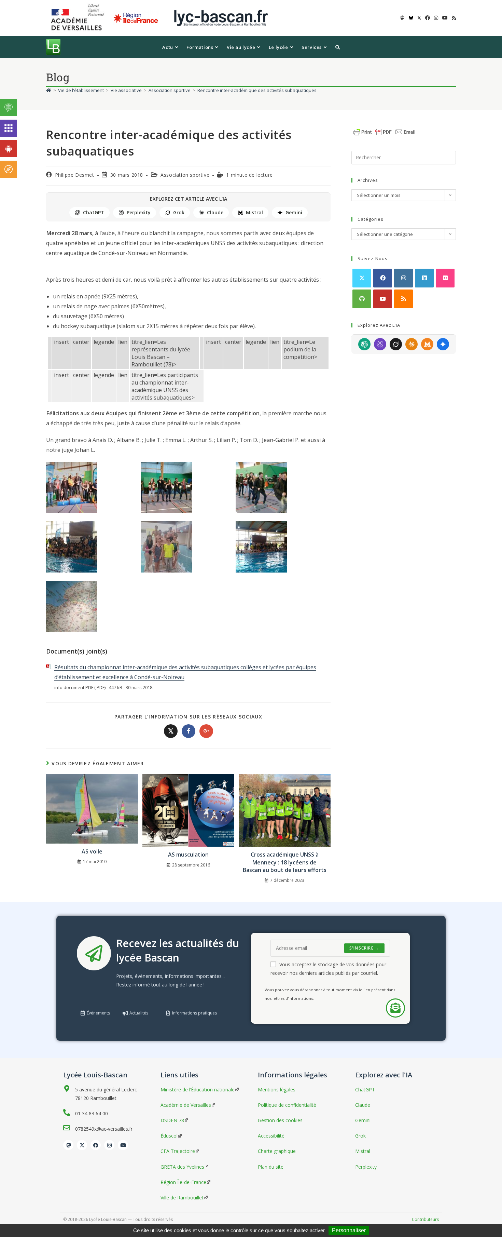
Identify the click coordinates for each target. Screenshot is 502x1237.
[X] (361, 278)
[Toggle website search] (337, 47)
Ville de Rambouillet (182, 1197)
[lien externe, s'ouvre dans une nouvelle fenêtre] (79, 18)
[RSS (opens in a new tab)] (453, 17)
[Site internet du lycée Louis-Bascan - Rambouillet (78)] (221, 18)
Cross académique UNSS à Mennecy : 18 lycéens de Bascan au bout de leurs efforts (284, 862)
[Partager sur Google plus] (206, 731)
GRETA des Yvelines (182, 1167)
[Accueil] (48, 90)
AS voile (92, 851)
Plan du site (270, 1167)
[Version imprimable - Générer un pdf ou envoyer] (384, 131)
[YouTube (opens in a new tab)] (445, 17)
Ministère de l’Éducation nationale (198, 1089)
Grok (178, 212)
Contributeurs (425, 1219)
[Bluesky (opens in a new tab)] (411, 17)
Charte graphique (277, 1151)
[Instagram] (403, 278)
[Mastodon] (68, 1145)
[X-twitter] (82, 1145)
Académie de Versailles (186, 1105)
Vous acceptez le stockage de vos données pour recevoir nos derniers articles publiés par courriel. (328, 968)
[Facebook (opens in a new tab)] (427, 17)
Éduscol (169, 1135)
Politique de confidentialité (287, 1105)
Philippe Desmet (74, 175)
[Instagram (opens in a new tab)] (436, 17)
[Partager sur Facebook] (188, 731)
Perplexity (139, 212)
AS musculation (188, 854)
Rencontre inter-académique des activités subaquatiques (257, 90)
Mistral (254, 212)
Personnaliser (349, 1230)
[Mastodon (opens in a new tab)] (403, 17)
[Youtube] (382, 299)
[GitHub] (361, 299)
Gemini (293, 212)
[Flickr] (445, 278)
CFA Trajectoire (178, 1151)
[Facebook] (382, 278)
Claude (215, 212)
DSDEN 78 (172, 1120)
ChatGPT (93, 212)
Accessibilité (271, 1135)
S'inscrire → (364, 948)
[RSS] (403, 299)
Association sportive (185, 175)
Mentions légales (276, 1089)
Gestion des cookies (280, 1120)
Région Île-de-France (183, 1182)
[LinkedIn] (424, 278)
